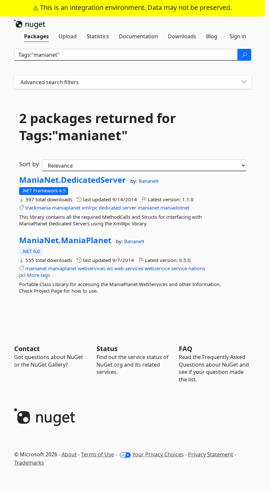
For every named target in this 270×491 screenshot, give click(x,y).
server (129, 207)
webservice (157, 268)
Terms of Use (97, 454)
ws (110, 268)
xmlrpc (89, 207)
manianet (148, 207)
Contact (27, 348)
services (134, 268)
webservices (91, 268)
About (69, 454)
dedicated (110, 207)
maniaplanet (66, 207)
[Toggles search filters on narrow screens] (244, 82)
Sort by (29, 164)
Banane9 (149, 181)
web (119, 268)
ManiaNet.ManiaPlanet (65, 240)
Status (107, 348)
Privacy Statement (210, 454)
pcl (22, 275)
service (179, 268)
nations (196, 268)
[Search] (244, 55)
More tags (38, 275)
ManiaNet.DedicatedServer (72, 179)
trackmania (38, 207)
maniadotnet (174, 207)
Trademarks (29, 462)
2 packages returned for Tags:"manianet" (97, 127)
